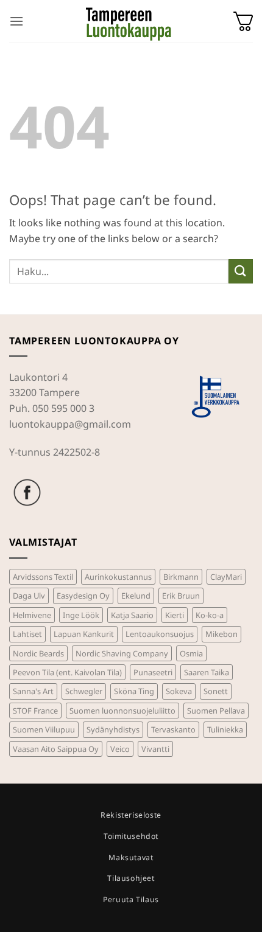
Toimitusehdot (131, 836)
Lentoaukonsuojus (160, 633)
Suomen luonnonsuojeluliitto (122, 710)
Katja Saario (132, 615)
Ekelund (135, 595)
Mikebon (221, 633)
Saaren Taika (206, 672)
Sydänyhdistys (113, 729)
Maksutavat (130, 857)
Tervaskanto (173, 729)
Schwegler (83, 691)
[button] (16, 21)
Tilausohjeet (130, 878)
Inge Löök (81, 615)
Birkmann (181, 576)
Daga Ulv (29, 595)
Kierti (174, 615)
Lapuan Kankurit (84, 633)
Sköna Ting (134, 691)
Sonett (216, 691)
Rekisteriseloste (131, 815)
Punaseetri (152, 672)
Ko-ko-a (210, 615)
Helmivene (32, 615)
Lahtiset (27, 633)
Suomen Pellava (216, 710)
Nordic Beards (38, 653)
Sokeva (179, 691)
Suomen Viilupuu (44, 729)
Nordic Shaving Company (122, 653)
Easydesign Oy (83, 595)
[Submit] (240, 271)
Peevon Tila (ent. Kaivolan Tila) (67, 672)
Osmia (191, 653)
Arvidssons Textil (43, 576)
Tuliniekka (225, 729)
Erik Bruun (181, 595)
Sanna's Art (33, 691)
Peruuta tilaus (131, 899)
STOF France (35, 710)
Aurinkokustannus (118, 576)
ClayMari (226, 576)
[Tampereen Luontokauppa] (128, 21)
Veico (120, 748)
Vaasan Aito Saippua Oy (56, 748)
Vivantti (155, 748)
